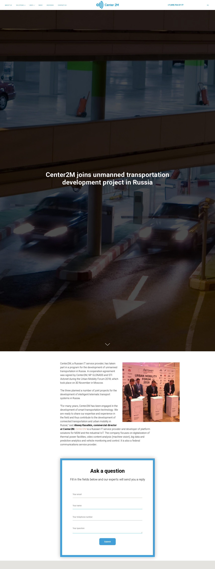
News (40, 5)
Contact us (62, 5)
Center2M (81, 429)
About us (8, 5)
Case (31, 5)
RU (208, 5)
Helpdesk (50, 5)
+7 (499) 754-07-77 (175, 5)
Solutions (20, 5)
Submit (107, 542)
